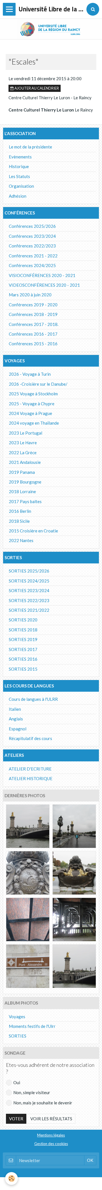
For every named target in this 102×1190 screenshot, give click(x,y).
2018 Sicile (19, 521)
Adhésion (17, 196)
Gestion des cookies (51, 1143)
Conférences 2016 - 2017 (33, 333)
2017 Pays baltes (25, 501)
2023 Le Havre (23, 442)
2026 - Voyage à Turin (30, 374)
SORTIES (17, 1035)
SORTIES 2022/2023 (29, 600)
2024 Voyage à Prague (30, 413)
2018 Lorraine (22, 491)
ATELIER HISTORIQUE (30, 778)
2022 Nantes (21, 540)
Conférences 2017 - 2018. (33, 324)
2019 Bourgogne (25, 481)
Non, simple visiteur (31, 1092)
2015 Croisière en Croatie (33, 530)
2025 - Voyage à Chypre (31, 403)
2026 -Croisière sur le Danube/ (38, 384)
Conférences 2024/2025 (32, 265)
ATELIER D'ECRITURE (30, 768)
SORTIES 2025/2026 (29, 570)
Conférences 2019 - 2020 (33, 304)
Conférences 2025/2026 (32, 226)
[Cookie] (11, 1178)
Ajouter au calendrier (36, 88)
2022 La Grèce (23, 452)
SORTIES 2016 (23, 659)
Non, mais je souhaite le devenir (42, 1102)
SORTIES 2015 (23, 669)
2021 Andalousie (25, 462)
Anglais (16, 718)
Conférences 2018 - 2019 (33, 314)
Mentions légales (51, 1135)
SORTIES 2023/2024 (29, 590)
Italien (15, 709)
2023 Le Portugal (25, 432)
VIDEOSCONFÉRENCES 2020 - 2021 (44, 285)
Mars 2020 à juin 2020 (30, 294)
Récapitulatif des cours (30, 738)
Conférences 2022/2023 (32, 245)
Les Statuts (19, 176)
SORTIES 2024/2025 (29, 580)
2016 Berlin (20, 511)
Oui (16, 1082)
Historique (19, 166)
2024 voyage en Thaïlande (34, 422)
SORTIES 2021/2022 (29, 610)
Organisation (21, 186)
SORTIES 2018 (23, 629)
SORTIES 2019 (23, 639)
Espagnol (17, 728)
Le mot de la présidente (30, 146)
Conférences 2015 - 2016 (33, 343)
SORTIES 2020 (23, 619)
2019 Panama (22, 472)
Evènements (20, 156)
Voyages (17, 1016)
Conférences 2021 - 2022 (33, 255)
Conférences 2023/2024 (32, 236)
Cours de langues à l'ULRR (33, 699)
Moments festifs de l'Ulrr (32, 1026)
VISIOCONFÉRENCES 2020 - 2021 (42, 275)
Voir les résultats (51, 1118)
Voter (16, 1118)
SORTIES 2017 (23, 649)
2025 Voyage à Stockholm (33, 393)
